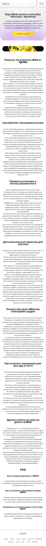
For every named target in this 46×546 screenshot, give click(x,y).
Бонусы (18, 542)
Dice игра (35, 542)
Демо (23, 542)
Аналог (28, 542)
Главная (6, 539)
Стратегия (30, 539)
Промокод (11, 542)
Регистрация (38, 539)
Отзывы (12, 539)
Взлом (24, 539)
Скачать (18, 539)
